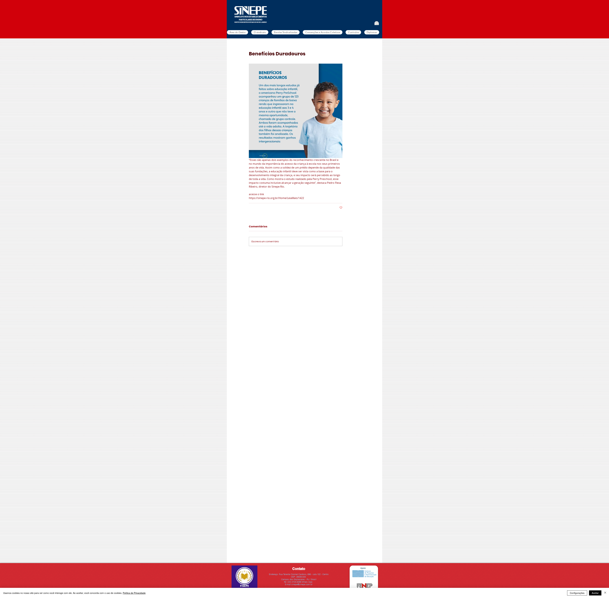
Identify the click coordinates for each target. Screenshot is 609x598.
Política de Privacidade (134, 593)
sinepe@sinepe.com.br (301, 584)
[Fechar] (605, 592)
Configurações (577, 593)
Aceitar (595, 593)
